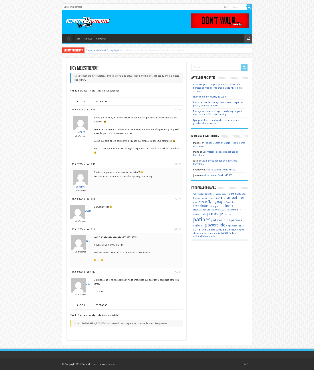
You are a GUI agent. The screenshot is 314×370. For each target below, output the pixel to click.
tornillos (204, 233)
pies (203, 226)
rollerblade (201, 229)
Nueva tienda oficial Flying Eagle (102, 50)
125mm (196, 194)
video (214, 236)
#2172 (177, 109)
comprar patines (230, 197)
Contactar (101, 38)
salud (219, 229)
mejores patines (220, 209)
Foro (78, 38)
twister (225, 232)
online (196, 215)
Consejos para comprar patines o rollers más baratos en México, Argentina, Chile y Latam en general (217, 87)
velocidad (199, 236)
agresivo (205, 193)
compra (204, 198)
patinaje (215, 213)
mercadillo (236, 210)
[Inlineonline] (87, 21)
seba (226, 229)
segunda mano (237, 230)
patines (202, 219)
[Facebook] (228, 7)
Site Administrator (73, 7)
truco (210, 233)
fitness (203, 202)
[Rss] (224, 7)
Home (68, 38)
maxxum (206, 210)
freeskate (200, 206)
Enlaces (88, 38)
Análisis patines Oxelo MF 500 (220, 169)
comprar (211, 198)
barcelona (235, 193)
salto (213, 230)
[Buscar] (249, 7)
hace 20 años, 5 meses (167, 76)
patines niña (220, 220)
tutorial (217, 233)
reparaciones (238, 226)
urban (233, 233)
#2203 (177, 229)
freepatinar (231, 202)
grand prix (219, 206)
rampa (228, 226)
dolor (195, 202)
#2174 (177, 199)
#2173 (177, 164)
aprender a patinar (220, 194)
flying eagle (216, 202)
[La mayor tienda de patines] (220, 20)
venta (207, 236)
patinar (228, 214)
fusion (211, 206)
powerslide (215, 225)
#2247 (177, 272)
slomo (196, 233)
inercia (231, 206)
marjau (197, 209)
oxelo (203, 214)
